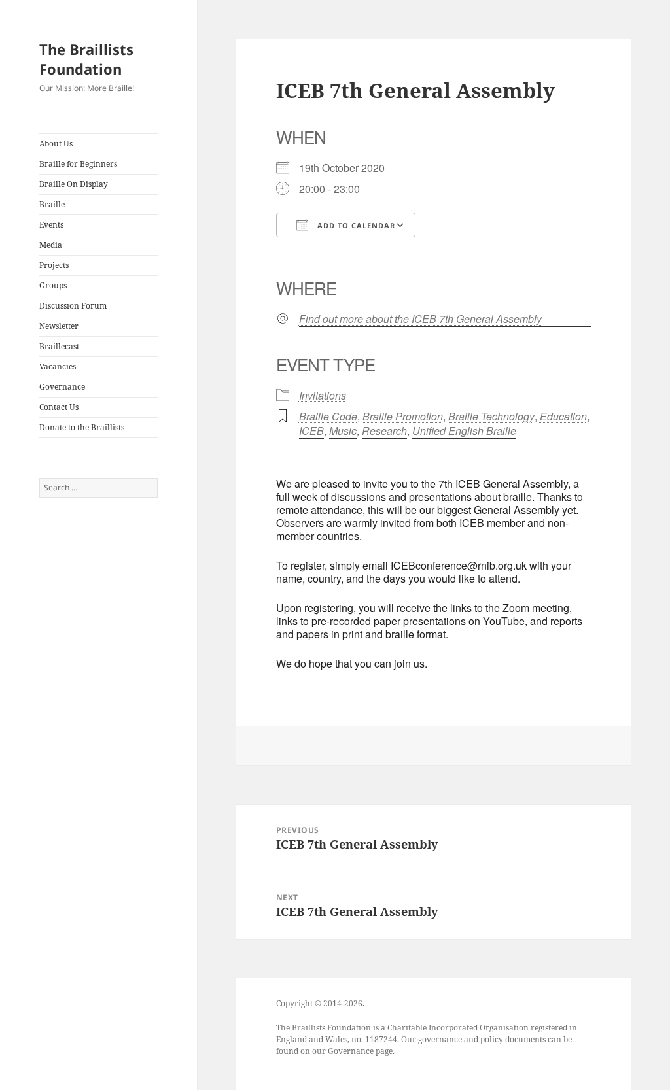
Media (50, 244)
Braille (52, 204)
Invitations (322, 395)
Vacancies (57, 366)
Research (384, 430)
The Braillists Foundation (86, 58)
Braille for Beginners (78, 163)
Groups (53, 285)
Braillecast (59, 346)
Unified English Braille (464, 430)
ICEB (311, 430)
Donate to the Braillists (81, 427)
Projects (54, 265)
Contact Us (59, 407)
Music (343, 430)
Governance (62, 386)
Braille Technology (491, 416)
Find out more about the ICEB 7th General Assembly (420, 319)
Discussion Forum (73, 305)
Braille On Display (73, 184)
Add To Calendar (355, 225)
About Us (56, 143)
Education (563, 416)
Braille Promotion (402, 416)
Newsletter (59, 326)
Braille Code (328, 416)
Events (51, 224)
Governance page (360, 1051)
